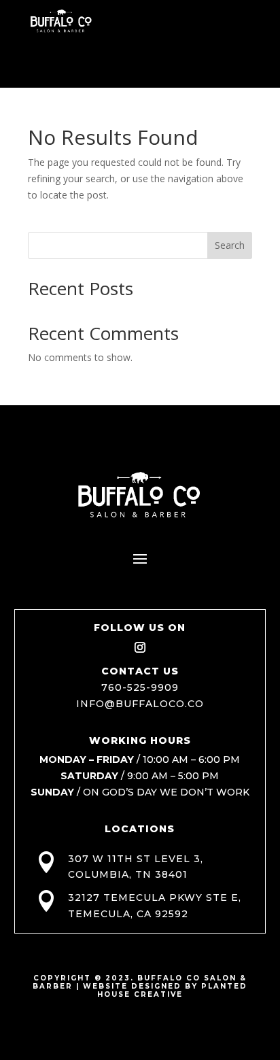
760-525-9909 (140, 687)
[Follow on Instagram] (140, 647)
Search (230, 245)
